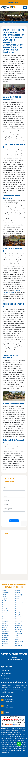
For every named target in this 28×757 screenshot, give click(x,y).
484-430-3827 (14, 2)
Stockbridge (18, 627)
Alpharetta (5, 593)
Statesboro (18, 625)
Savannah (18, 617)
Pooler (17, 607)
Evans (4, 629)
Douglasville (5, 621)
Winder (17, 643)
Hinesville (5, 633)
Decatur (4, 619)
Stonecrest (18, 629)
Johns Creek (5, 635)
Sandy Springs (19, 615)
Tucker (17, 637)
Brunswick (5, 603)
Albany (4, 591)
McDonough (19, 595)
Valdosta (17, 639)
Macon (4, 645)
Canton (4, 607)
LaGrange (5, 639)
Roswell (17, 613)
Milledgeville (18, 597)
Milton (17, 599)
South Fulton (19, 621)
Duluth (4, 623)
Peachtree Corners (20, 605)
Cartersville (5, 611)
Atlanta (4, 597)
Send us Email (9, 708)
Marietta (17, 591)
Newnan (17, 601)
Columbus (5, 615)
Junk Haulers (5, 670)
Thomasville (18, 633)
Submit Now (14, 521)
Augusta (4, 599)
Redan (17, 609)
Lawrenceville (6, 641)
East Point (5, 627)
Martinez (18, 593)
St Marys (17, 623)
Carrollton (5, 609)
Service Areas (5, 679)
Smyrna (17, 619)
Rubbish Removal (6, 673)
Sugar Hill (18, 631)
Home (3, 22)
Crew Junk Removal (14, 653)
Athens (4, 595)
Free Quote (4, 676)
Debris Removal (11, 22)
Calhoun (4, 605)
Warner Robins (19, 641)
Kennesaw (5, 637)
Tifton (17, 635)
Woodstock (18, 645)
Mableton (5, 643)
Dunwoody (5, 625)
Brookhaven (6, 601)
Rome (17, 611)
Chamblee (5, 613)
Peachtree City (19, 603)
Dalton (4, 617)
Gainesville (5, 631)
